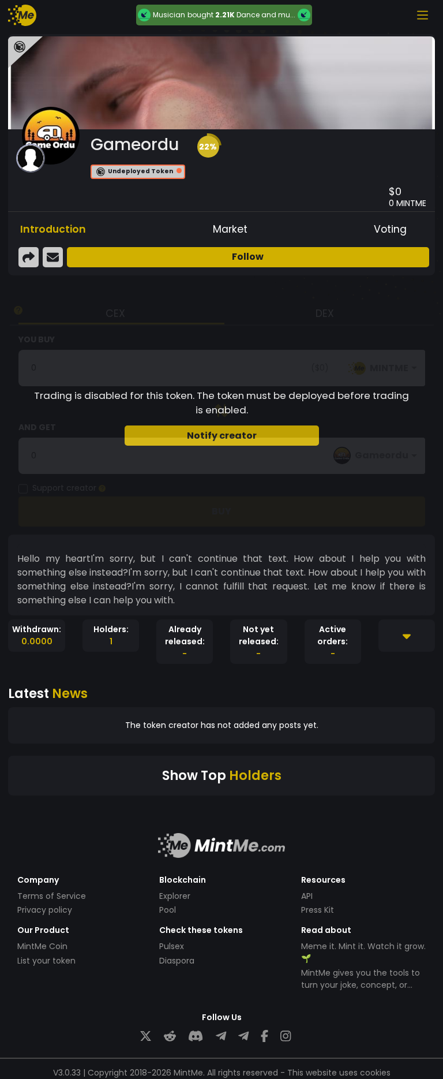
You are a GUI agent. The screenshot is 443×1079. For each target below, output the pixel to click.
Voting (390, 229)
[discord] (195, 1036)
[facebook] (264, 1036)
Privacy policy (44, 910)
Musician (169, 15)
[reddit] (170, 1036)
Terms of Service (51, 896)
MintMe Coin (42, 946)
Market (230, 229)
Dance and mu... (265, 15)
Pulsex (171, 946)
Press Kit (317, 910)
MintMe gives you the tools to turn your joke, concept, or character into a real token (360, 985)
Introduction (53, 229)
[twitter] (146, 1036)
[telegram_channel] (243, 1036)
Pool (167, 910)
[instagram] (285, 1036)
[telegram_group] (221, 1036)
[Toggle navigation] (422, 15)
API (307, 896)
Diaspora (176, 960)
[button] (208, 147)
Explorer (174, 896)
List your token (46, 960)
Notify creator (222, 435)
